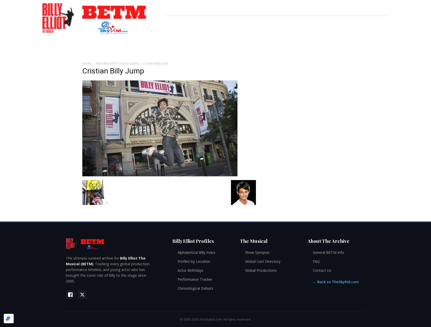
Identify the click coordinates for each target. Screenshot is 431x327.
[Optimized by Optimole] (9, 318)
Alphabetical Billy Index (197, 252)
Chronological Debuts (195, 288)
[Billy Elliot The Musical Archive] (114, 243)
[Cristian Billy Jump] (159, 175)
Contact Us (322, 270)
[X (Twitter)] (82, 294)
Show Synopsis (257, 252)
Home (86, 63)
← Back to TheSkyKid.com (336, 281)
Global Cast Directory (262, 261)
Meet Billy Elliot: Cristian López (117, 63)
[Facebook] (70, 294)
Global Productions (261, 270)
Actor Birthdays (190, 270)
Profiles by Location (194, 261)
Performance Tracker (195, 279)
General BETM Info (328, 252)
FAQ (316, 261)
